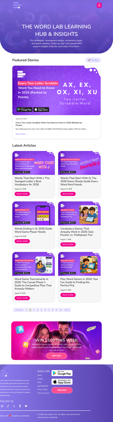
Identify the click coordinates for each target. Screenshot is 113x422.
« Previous (19, 310)
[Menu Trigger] (99, 5)
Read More (22, 194)
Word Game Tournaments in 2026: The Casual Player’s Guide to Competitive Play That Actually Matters (33, 283)
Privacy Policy (42, 389)
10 (61, 310)
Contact (40, 379)
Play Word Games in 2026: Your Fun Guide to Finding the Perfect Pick (79, 282)
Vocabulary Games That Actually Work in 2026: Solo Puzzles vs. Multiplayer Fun (77, 232)
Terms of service (43, 393)
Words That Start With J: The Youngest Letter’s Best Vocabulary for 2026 (32, 181)
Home (39, 375)
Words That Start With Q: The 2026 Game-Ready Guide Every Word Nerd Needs (79, 181)
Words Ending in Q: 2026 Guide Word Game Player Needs (33, 230)
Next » (67, 310)
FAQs (39, 382)
